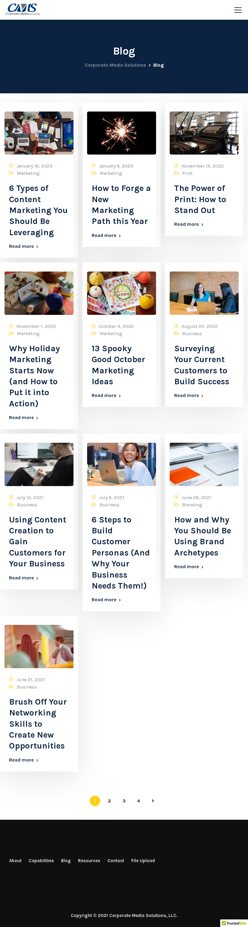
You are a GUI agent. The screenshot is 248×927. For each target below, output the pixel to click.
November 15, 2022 (202, 166)
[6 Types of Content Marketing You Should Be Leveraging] (39, 130)
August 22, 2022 (199, 326)
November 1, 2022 (36, 326)
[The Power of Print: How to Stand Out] (204, 130)
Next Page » (153, 801)
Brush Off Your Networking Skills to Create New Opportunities (38, 724)
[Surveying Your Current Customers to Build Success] (204, 290)
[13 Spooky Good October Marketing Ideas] (122, 290)
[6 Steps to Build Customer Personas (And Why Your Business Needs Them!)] (122, 462)
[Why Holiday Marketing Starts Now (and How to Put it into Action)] (39, 290)
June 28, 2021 (196, 497)
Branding (192, 505)
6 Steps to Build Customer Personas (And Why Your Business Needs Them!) (121, 553)
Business (192, 333)
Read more (21, 246)
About (15, 860)
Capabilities (41, 860)
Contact (115, 860)
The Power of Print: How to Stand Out (200, 199)
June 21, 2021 (30, 679)
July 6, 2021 (111, 497)
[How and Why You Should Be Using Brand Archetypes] (204, 462)
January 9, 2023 (116, 166)
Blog (66, 860)
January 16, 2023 (34, 166)
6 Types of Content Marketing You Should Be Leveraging (38, 210)
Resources (89, 860)
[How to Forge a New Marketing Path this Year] (122, 130)
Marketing (28, 173)
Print (187, 173)
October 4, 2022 (116, 326)
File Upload (143, 860)
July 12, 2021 (30, 497)
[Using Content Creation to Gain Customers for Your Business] (39, 462)
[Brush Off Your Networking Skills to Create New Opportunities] (39, 644)
